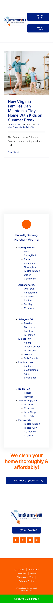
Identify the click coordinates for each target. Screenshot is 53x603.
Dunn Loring (30, 350)
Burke (27, 259)
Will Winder (16, 124)
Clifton (27, 274)
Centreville (30, 431)
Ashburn (28, 366)
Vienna (27, 342)
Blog (40, 124)
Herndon (28, 396)
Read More (13, 152)
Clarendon (29, 327)
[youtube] (30, 540)
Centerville (30, 278)
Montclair (29, 408)
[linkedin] (37, 540)
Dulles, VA (24, 389)
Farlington (29, 334)
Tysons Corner (32, 346)
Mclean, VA (24, 338)
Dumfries (29, 404)
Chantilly (28, 435)
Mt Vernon (29, 308)
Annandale (29, 263)
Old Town (29, 288)
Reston (27, 392)
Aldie (27, 373)
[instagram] (23, 540)
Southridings (31, 369)
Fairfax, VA (24, 420)
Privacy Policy (26, 581)
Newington (30, 267)
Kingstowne (30, 292)
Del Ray (28, 304)
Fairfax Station (32, 270)
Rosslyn (28, 323)
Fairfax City (30, 427)
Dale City (29, 416)
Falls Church (31, 358)
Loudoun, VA (25, 362)
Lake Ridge (30, 412)
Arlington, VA (26, 319)
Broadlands (30, 377)
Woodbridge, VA (27, 400)
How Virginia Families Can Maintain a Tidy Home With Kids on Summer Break (25, 110)
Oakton (28, 354)
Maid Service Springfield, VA (21, 127)
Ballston (28, 331)
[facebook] (16, 540)
